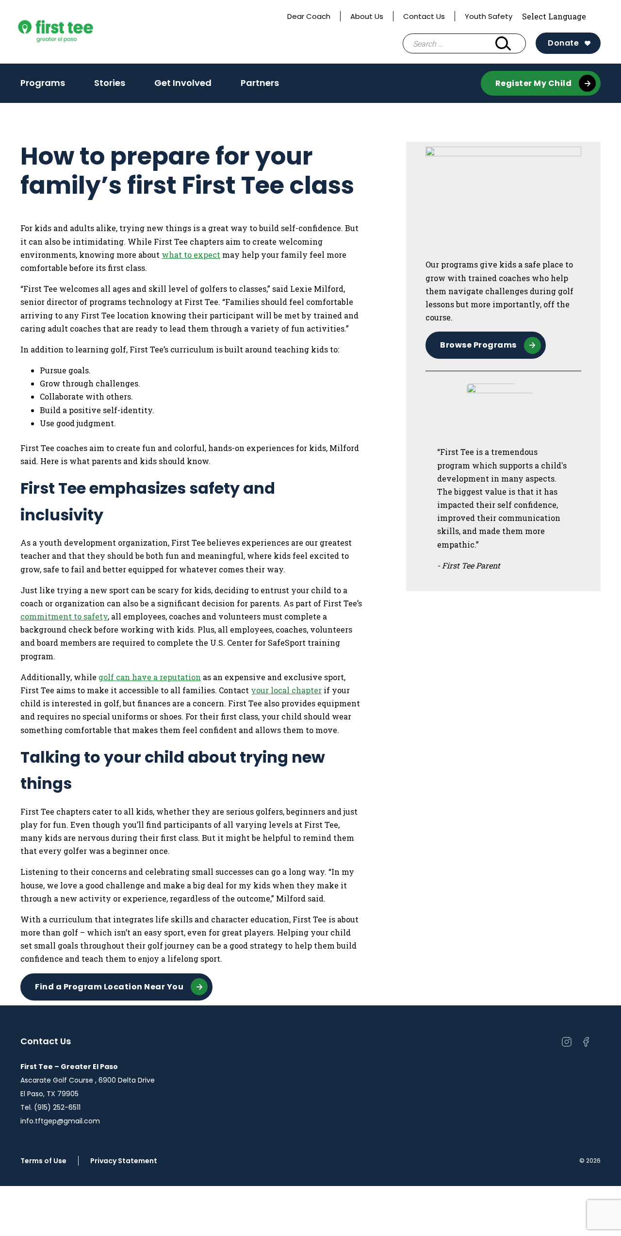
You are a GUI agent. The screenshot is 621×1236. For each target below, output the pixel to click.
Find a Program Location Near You (109, 986)
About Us (366, 16)
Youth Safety (488, 16)
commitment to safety (64, 616)
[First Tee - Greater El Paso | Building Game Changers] (73, 32)
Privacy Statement (123, 1161)
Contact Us (424, 16)
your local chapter (286, 690)
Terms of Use (43, 1161)
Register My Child (533, 83)
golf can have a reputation (149, 677)
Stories (109, 83)
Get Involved (183, 83)
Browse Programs (478, 345)
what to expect (191, 255)
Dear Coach (308, 16)
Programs (42, 83)
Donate (563, 43)
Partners (260, 83)
